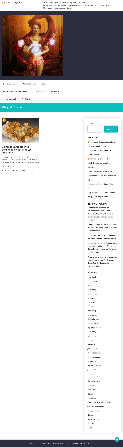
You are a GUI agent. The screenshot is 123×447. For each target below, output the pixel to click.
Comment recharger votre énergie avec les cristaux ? (100, 217)
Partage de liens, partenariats (55, 5)
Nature (90, 415)
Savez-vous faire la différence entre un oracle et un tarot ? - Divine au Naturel (102, 246)
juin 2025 (91, 298)
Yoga (89, 428)
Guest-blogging (74, 5)
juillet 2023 (91, 336)
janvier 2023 (92, 349)
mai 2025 (91, 302)
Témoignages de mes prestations (57, 8)
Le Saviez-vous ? (94, 411)
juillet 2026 (92, 281)
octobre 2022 (92, 361)
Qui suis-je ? (105, 5)
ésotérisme (92, 398)
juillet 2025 (92, 294)
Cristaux (90, 394)
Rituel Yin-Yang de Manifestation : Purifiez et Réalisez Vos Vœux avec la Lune (101, 176)
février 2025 (92, 315)
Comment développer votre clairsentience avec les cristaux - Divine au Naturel (100, 211)
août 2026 (91, 277)
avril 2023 (91, 340)
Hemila (75, 443)
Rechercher (91, 123)
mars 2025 (91, 311)
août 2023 (91, 332)
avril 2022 (91, 374)
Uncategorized (93, 419)
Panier (82, 3)
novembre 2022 (93, 357)
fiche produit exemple (96, 407)
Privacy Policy (90, 5)
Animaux (91, 386)
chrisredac (10, 170)
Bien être (7, 167)
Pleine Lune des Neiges (107, 238)
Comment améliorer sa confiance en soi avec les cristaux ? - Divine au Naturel (102, 260)
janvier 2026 (92, 285)
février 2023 (92, 344)
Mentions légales (69, 3)
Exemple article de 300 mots (99, 402)
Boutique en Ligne (50, 3)
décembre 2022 (93, 353)
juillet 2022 (92, 370)
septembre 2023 (94, 328)
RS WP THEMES (87, 443)
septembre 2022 (94, 365)
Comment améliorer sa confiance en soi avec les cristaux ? (16, 149)
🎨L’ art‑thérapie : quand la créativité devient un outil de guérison (99, 163)
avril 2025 (91, 307)
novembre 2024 (93, 323)
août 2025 (91, 290)
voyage (90, 423)
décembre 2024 (93, 319)
